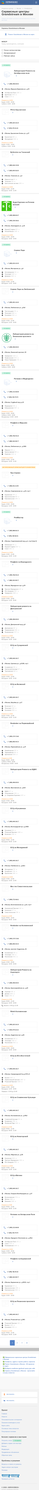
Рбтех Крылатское (18, 110)
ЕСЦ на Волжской (17, 684)
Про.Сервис (15, 473)
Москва (19, 8)
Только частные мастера (12, 50)
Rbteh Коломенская (18, 1011)
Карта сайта (6, 1425)
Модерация (5, 1449)
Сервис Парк (19, 250)
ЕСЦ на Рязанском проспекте (22, 1301)
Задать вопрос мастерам (10, 1467)
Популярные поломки (9, 1431)
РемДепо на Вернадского (21, 562)
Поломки (4, 1470)
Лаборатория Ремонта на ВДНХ (23, 769)
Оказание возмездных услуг (11, 1422)
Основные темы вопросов (10, 1428)
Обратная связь (7, 1455)
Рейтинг (4, 1446)
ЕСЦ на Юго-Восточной (20, 1056)
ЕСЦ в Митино (16, 1175)
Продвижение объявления (10, 1452)
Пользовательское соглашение (12, 1419)
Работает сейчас (9, 56)
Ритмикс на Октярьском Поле (22, 1214)
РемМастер (18, 517)
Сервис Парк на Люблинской (22, 289)
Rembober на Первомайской (22, 723)
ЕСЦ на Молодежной (19, 847)
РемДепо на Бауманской (20, 1259)
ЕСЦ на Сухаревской (19, 645)
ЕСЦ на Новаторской (19, 1136)
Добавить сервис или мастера (11, 1443)
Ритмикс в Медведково (23, 379)
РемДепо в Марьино (18, 423)
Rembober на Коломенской (21, 925)
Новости (4, 1416)
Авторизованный (10, 53)
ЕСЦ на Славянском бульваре (23, 1097)
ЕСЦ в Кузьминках (18, 808)
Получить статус (7, 1440)
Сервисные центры (7, 8)
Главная (4, 1413)
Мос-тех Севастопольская (21, 886)
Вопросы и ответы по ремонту (11, 1464)
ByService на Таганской (20, 152)
